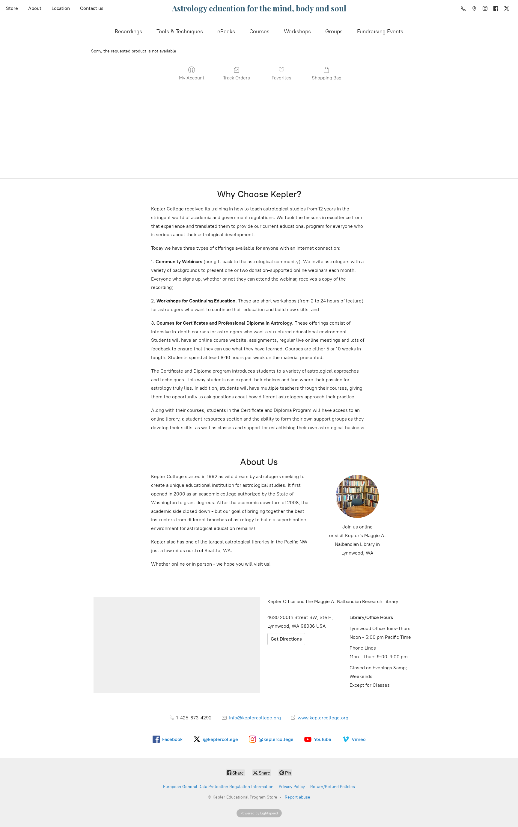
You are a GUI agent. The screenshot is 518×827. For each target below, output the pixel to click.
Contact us (91, 8)
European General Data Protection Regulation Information (218, 786)
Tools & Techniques (179, 31)
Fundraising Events (380, 31)
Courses (259, 31)
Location (61, 8)
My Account (191, 78)
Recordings (128, 31)
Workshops (297, 31)
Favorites (281, 78)
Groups (334, 31)
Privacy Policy (292, 786)
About (34, 8)
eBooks (226, 31)
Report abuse (297, 797)
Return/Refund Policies (332, 786)
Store (12, 8)
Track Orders (236, 78)
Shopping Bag (326, 78)
